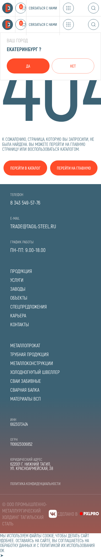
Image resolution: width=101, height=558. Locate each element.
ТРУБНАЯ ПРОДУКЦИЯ (29, 354)
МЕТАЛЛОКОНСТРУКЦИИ (31, 363)
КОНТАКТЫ (19, 324)
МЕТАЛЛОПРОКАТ (25, 345)
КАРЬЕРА (18, 315)
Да (28, 66)
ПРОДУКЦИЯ (21, 271)
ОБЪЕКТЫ (18, 297)
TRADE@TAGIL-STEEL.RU (33, 226)
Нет (73, 66)
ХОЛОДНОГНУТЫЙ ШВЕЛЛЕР (35, 372)
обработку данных (16, 545)
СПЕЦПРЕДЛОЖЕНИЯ (28, 306)
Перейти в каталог (25, 168)
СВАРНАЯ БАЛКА (24, 389)
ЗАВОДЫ (17, 288)
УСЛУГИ (16, 280)
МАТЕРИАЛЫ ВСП (25, 398)
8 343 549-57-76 (25, 202)
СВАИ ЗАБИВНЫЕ (25, 380)
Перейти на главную (74, 168)
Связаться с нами (43, 8)
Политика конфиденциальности (35, 483)
